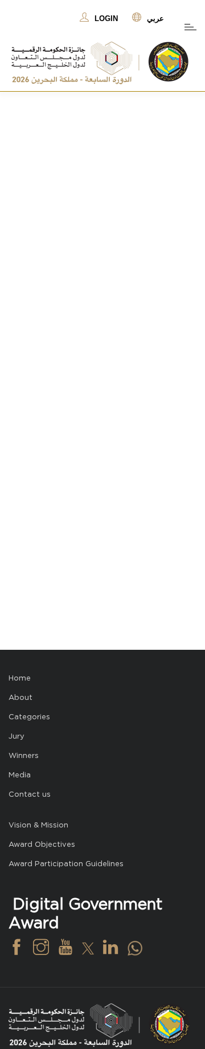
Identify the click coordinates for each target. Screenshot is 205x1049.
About (20, 697)
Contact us (30, 794)
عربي (155, 18)
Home (20, 678)
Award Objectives (42, 844)
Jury (16, 736)
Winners (24, 755)
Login (106, 18)
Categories (29, 716)
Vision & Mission (38, 825)
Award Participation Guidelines (66, 863)
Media (20, 775)
